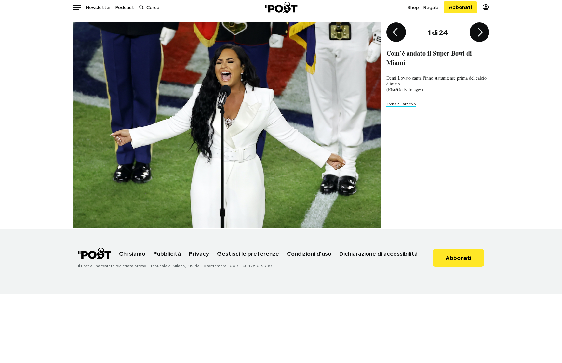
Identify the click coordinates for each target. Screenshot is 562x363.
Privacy (199, 253)
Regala (430, 7)
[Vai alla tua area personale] (485, 7)
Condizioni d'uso (309, 253)
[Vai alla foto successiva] (479, 32)
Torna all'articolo (401, 104)
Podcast (124, 7)
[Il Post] (281, 7)
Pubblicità (167, 253)
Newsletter (98, 7)
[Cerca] (141, 7)
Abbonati (460, 7)
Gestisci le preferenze (248, 253)
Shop (413, 7)
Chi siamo (132, 253)
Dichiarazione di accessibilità (378, 253)
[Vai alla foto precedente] (396, 32)
